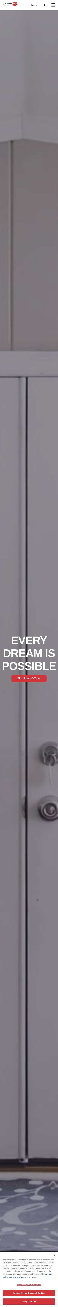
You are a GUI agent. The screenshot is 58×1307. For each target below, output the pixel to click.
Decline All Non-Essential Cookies (29, 1293)
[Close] (54, 1255)
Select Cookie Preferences (29, 1285)
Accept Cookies (29, 1301)
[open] (53, 5)
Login (34, 5)
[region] (29, 1279)
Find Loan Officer (29, 678)
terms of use (18, 1277)
